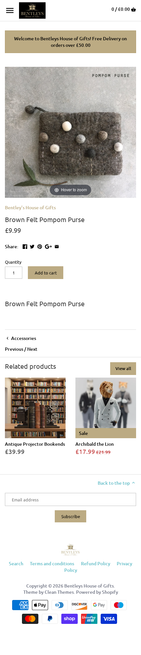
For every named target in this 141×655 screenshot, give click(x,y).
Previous (14, 349)
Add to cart (46, 272)
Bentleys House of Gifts (89, 586)
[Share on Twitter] (32, 246)
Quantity (13, 261)
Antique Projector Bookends (35, 444)
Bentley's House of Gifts (30, 207)
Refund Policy (95, 563)
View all (123, 368)
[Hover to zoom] (70, 132)
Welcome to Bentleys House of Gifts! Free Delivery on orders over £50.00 (70, 41)
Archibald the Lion (94, 444)
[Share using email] (56, 246)
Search (16, 563)
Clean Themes (59, 592)
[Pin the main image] (39, 246)
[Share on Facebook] (25, 246)
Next (32, 349)
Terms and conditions (52, 563)
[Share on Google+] (48, 246)
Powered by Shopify (97, 592)
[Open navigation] (10, 10)
